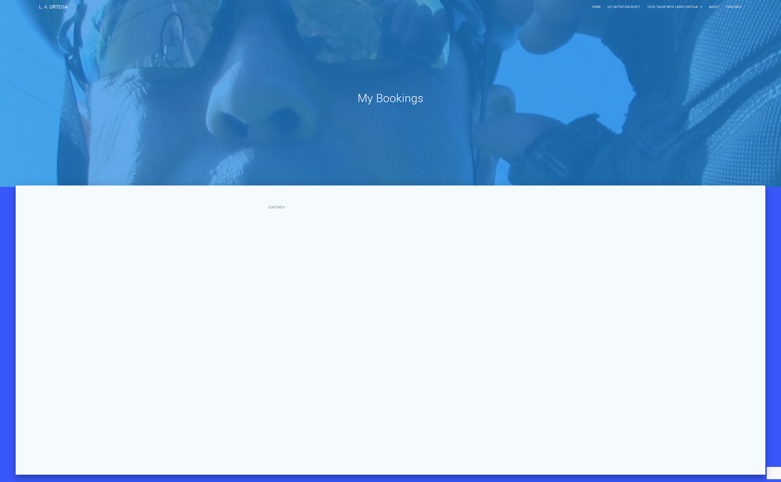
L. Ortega (53, 6)
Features (734, 7)
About (714, 7)
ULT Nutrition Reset (624, 7)
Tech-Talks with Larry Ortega (672, 7)
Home (596, 7)
